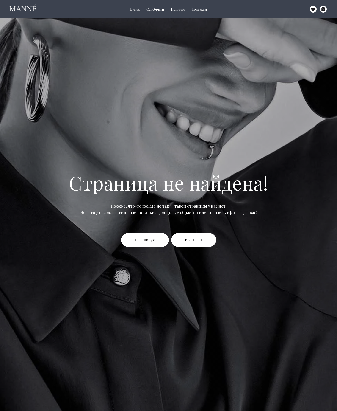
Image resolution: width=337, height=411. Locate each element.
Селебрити (155, 9)
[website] (313, 9)
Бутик (135, 9)
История (178, 9)
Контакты (199, 9)
